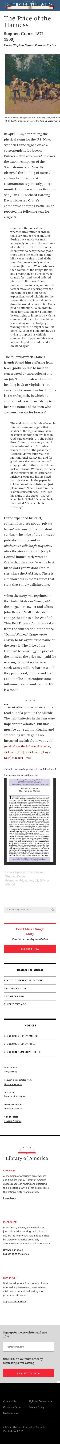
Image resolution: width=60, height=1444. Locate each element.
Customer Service (13, 1407)
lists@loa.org (10, 1071)
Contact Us (9, 1401)
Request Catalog (28, 1373)
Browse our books (13, 1249)
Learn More (9, 1198)
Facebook (9, 1096)
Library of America (13, 1083)
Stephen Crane (15, 876)
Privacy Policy (36, 1407)
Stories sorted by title (19, 1043)
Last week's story (16, 988)
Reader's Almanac (12, 1120)
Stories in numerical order (22, 1051)
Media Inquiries (11, 1413)
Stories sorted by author (21, 1035)
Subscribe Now (30, 948)
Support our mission (14, 1301)
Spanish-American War (30, 871)
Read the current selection (23, 980)
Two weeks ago (14, 996)
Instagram (20, 1096)
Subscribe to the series (16, 1253)
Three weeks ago (15, 1004)
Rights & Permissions (40, 1401)
